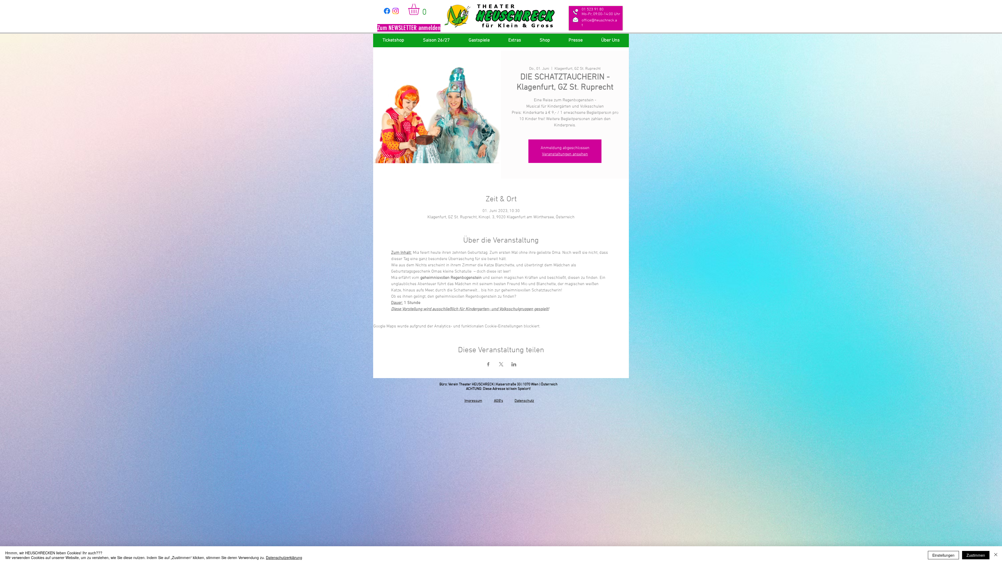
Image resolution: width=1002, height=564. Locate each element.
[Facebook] (387, 11)
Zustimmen (976, 555)
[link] (420, 9)
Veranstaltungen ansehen (565, 154)
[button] (408, 28)
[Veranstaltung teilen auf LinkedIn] (513, 364)
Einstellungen (943, 555)
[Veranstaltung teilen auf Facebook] (488, 364)
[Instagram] (395, 11)
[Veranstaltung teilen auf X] (501, 364)
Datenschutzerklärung (284, 557)
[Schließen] (996, 555)
